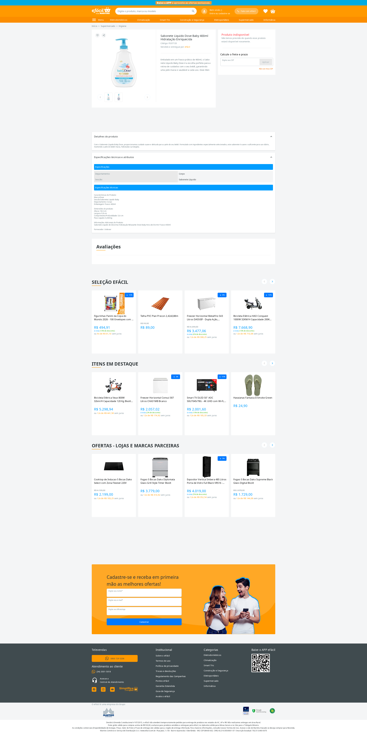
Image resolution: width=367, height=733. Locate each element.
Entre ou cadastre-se (220, 13)
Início (94, 26)
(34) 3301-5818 (104, 671)
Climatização (143, 19)
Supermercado (246, 19)
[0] (272, 10)
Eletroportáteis (221, 19)
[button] (183, 136)
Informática (269, 19)
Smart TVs (165, 19)
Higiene (122, 26)
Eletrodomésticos (118, 19)
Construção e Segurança (192, 19)
